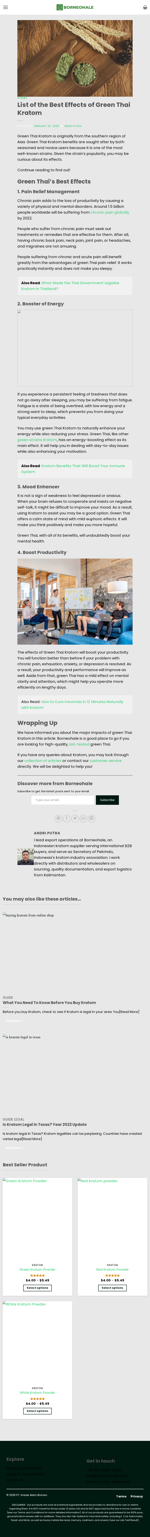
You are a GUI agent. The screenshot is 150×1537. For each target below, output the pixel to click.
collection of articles (42, 760)
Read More (14, 1021)
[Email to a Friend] (83, 818)
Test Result (131, 1520)
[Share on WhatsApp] (58, 818)
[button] (5, 7)
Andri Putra (73, 126)
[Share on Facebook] (66, 818)
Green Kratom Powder (37, 1269)
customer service (106, 760)
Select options (37, 1288)
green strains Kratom (37, 439)
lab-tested (79, 744)
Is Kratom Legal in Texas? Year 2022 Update (45, 1124)
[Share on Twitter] (75, 818)
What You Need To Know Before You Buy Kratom (49, 1002)
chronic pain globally (110, 212)
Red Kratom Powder (112, 1269)
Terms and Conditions (31, 1512)
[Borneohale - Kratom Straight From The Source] (75, 7)
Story (22, 98)
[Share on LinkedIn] (91, 818)
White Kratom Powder (37, 1393)
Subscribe (107, 800)
